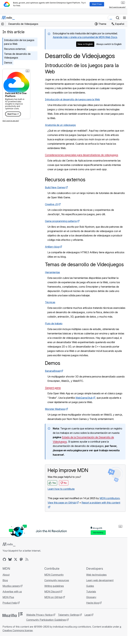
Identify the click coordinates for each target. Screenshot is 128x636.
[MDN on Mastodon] (21, 559)
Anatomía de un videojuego (60, 125)
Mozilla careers (11, 585)
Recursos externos (14, 48)
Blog (5, 580)
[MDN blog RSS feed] (27, 559)
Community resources (56, 580)
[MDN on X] (15, 559)
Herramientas (52, 272)
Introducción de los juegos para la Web (19, 42)
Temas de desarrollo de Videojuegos (17, 55)
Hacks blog (92, 602)
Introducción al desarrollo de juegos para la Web (72, 99)
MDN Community (54, 574)
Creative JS (51, 204)
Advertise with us (12, 591)
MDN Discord (52, 591)
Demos (8, 62)
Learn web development (99, 580)
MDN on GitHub (53, 597)
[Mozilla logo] (12, 614)
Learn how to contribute (61, 488)
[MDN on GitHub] (4, 559)
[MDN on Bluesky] (10, 559)
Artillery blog (52, 246)
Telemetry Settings (68, 614)
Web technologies (96, 574)
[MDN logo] (8, 544)
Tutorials (91, 591)
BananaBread (52, 370)
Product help (9, 602)
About (6, 574)
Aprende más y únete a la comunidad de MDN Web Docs (85, 37)
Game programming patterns (61, 221)
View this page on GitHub (62, 502)
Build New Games (55, 187)
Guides (90, 585)
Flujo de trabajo (53, 323)
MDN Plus (8, 597)
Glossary (91, 597)
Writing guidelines (54, 585)
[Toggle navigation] (124, 17)
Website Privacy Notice (39, 614)
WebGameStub (84, 397)
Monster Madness (55, 409)
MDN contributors (110, 498)
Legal (87, 614)
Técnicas (50, 302)
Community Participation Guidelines (46, 619)
